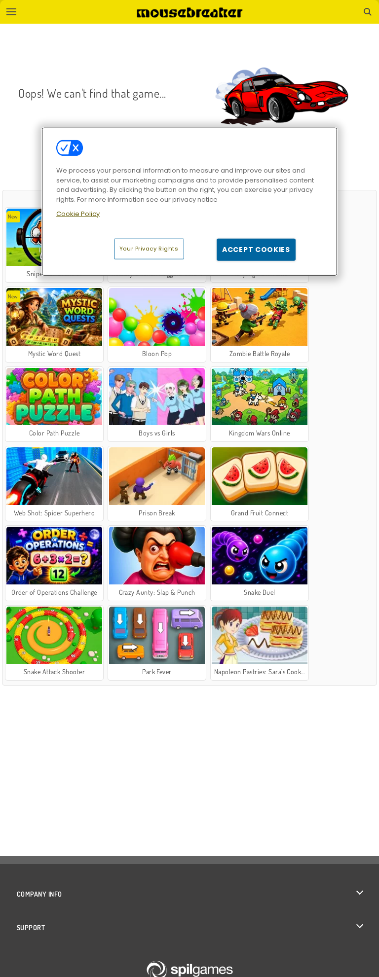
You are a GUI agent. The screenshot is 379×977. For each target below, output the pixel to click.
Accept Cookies (256, 249)
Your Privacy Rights (149, 248)
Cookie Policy (78, 213)
